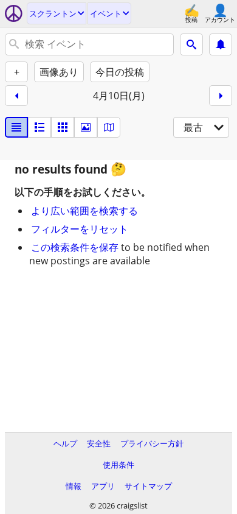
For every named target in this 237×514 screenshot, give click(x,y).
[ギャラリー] (85, 127)
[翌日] (220, 95)
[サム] (39, 127)
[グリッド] (62, 127)
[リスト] (16, 127)
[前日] (16, 95)
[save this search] (220, 44)
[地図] (108, 127)
